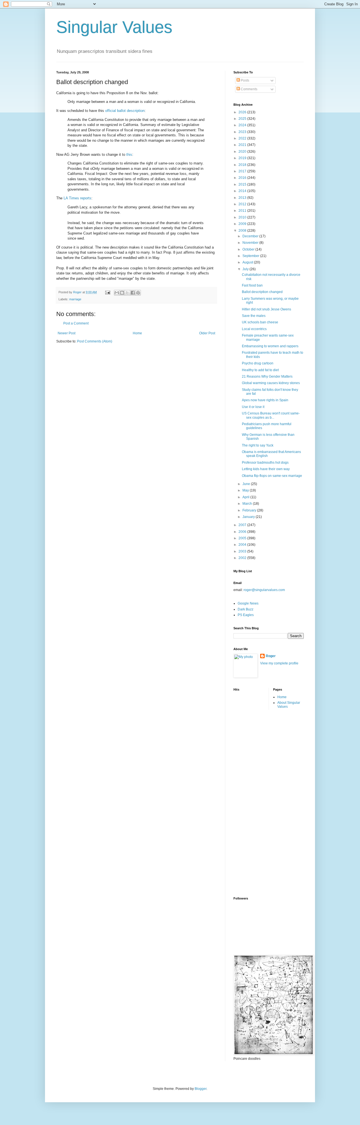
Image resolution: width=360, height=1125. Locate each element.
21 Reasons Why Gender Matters (267, 376)
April (246, 497)
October (248, 249)
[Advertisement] (255, 802)
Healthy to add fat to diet (260, 370)
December (250, 236)
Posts (244, 80)
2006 (242, 532)
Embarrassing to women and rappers (270, 346)
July (245, 269)
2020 (242, 152)
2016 (242, 178)
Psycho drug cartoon (257, 363)
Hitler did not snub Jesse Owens (266, 309)
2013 (242, 198)
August (248, 262)
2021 (242, 145)
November (250, 243)
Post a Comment (76, 323)
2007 (242, 525)
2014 (242, 191)
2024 (242, 125)
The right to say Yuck (257, 445)
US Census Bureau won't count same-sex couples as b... (271, 415)
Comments (248, 89)
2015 (242, 184)
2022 (242, 138)
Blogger (200, 1089)
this (129, 154)
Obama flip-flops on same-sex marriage (272, 476)
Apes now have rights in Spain (265, 400)
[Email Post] (107, 292)
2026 (242, 112)
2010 (242, 217)
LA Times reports (77, 198)
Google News (248, 603)
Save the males (254, 316)
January (249, 517)
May (246, 490)
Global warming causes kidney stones (271, 383)
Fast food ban (252, 285)
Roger (271, 656)
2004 (242, 545)
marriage (75, 299)
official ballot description (125, 111)
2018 (242, 165)
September (251, 256)
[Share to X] (127, 293)
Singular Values (114, 27)
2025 (242, 119)
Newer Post (66, 333)
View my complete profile (279, 663)
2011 (242, 211)
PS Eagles (246, 615)
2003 (242, 551)
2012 (242, 204)
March (247, 504)
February (249, 510)
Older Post (207, 333)
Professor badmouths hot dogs (265, 463)
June (246, 484)
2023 (242, 132)
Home (137, 333)
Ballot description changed (262, 292)
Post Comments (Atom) (94, 341)
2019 (242, 158)
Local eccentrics (254, 329)
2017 (242, 171)
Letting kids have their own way (266, 469)
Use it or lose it (253, 407)
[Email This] (117, 293)
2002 (242, 558)
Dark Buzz (245, 609)
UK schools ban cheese (260, 322)
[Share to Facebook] (133, 293)
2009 (242, 224)
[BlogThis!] (122, 293)
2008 (242, 231)
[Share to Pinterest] (138, 293)
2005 (242, 538)
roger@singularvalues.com (264, 590)
